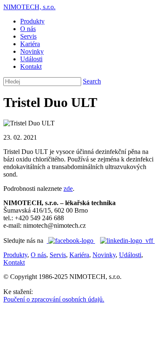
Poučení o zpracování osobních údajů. (53, 299)
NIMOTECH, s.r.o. (29, 6)
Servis (28, 36)
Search (92, 81)
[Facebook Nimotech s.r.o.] (71, 240)
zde (68, 188)
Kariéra (30, 43)
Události (31, 58)
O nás (28, 28)
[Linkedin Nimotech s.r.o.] (127, 240)
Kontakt (31, 66)
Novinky (32, 51)
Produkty (32, 21)
